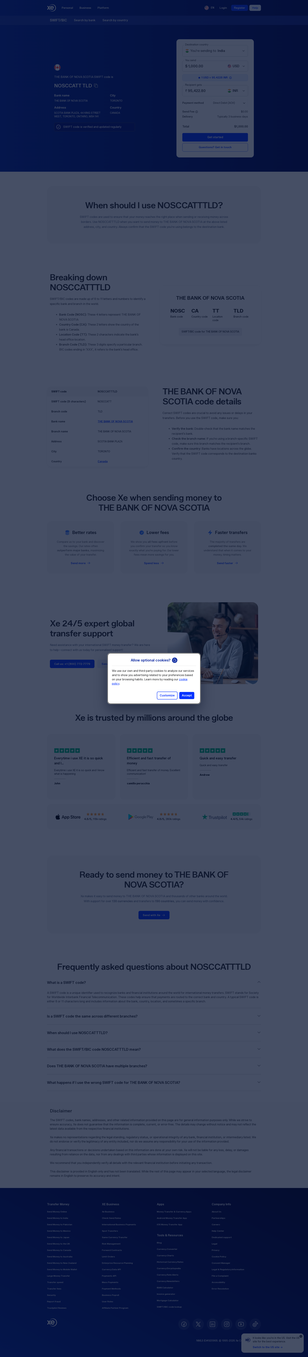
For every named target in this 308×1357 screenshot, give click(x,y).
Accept (187, 695)
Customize (167, 695)
